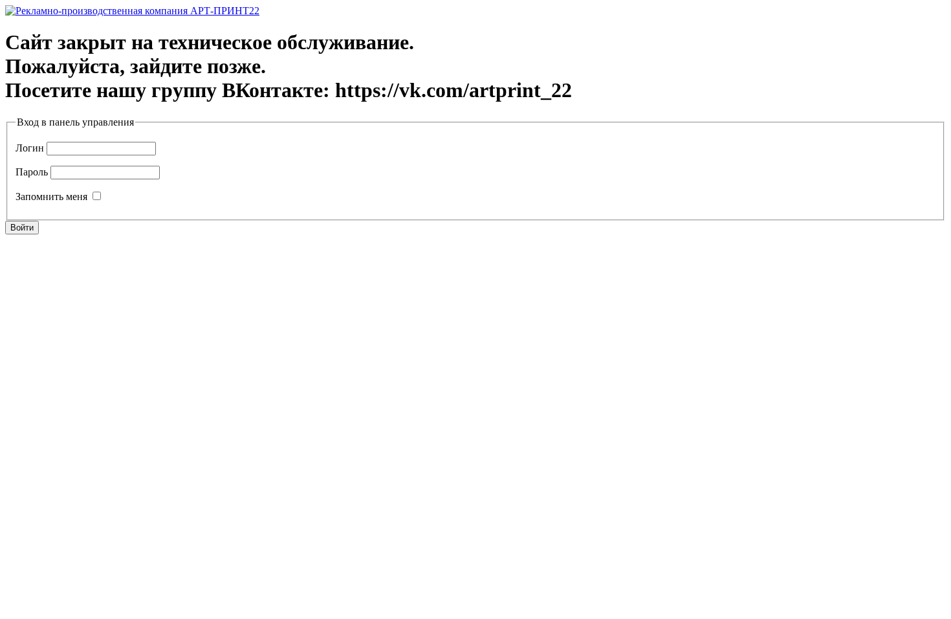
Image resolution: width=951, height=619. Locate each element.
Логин (30, 147)
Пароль (32, 171)
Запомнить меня (51, 196)
